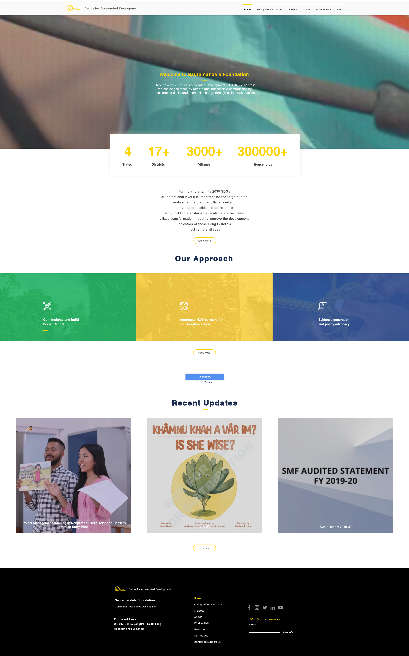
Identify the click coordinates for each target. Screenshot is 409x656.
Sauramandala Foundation (135, 600)
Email (252, 624)
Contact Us (201, 635)
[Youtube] (280, 607)
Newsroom (200, 629)
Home (197, 598)
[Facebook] (249, 607)
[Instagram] (257, 607)
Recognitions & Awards (208, 604)
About (198, 617)
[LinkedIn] (273, 607)
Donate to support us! (207, 642)
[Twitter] (265, 607)
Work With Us (202, 623)
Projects (199, 611)
